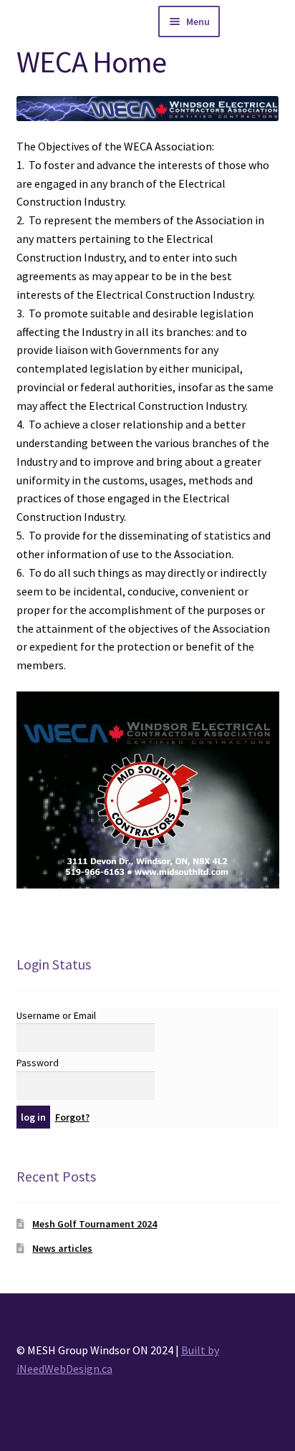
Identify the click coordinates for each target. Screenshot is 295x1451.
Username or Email (56, 1015)
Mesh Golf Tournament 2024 (94, 1223)
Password (37, 1062)
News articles (62, 1248)
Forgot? (72, 1117)
